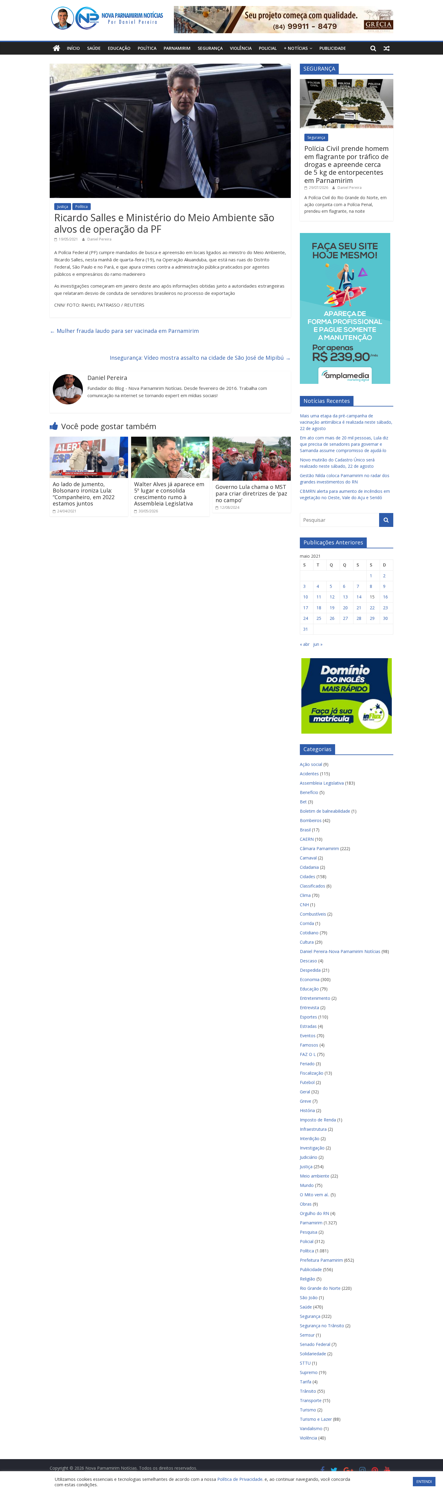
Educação (119, 48)
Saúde (94, 48)
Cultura (307, 942)
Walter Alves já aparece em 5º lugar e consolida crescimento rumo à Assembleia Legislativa (169, 493)
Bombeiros (311, 820)
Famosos (309, 1045)
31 (305, 629)
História (307, 1110)
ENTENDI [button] (424, 1481)
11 (318, 597)
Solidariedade (313, 1354)
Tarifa (305, 1382)
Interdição (309, 1138)
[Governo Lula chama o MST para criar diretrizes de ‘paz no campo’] (251, 440)
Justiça (62, 206)
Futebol (307, 1082)
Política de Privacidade (239, 1479)
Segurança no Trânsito (322, 1325)
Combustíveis (313, 914)
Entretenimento (315, 998)
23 (385, 608)
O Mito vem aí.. (314, 1194)
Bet (303, 802)
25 (318, 618)
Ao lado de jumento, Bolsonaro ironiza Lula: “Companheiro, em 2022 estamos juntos (84, 493)
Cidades (307, 876)
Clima (305, 895)
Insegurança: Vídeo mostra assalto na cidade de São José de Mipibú (200, 357)
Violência (241, 48)
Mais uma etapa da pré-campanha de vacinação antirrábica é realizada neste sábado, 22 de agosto (346, 422)
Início (73, 48)
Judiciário (308, 1157)
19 (332, 608)
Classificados (312, 886)
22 (372, 608)
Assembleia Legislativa (322, 783)
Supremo (309, 1372)
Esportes (308, 1017)
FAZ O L (308, 1054)
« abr (304, 644)
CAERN (307, 839)
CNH (304, 904)
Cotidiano (309, 933)
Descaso (308, 961)
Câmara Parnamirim (319, 848)
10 (305, 597)
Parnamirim (177, 48)
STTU (305, 1363)
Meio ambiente (314, 1176)
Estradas (308, 1026)
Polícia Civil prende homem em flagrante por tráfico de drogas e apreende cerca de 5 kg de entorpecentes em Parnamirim (346, 164)
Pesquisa (308, 1232)
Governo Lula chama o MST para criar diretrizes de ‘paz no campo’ (251, 493)
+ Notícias (296, 48)
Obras (306, 1204)
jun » (317, 644)
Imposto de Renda (318, 1120)
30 (385, 618)
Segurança (210, 48)
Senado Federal (315, 1344)
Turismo (308, 1410)
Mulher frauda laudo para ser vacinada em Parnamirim (124, 330)
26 (332, 618)
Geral (305, 1092)
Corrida (307, 923)
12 (332, 597)
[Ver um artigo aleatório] (386, 48)
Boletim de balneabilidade (325, 811)
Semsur (307, 1335)
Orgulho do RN (314, 1213)
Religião (307, 1279)
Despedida (310, 970)
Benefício (309, 792)
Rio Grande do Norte (320, 1288)
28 (359, 618)
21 (359, 608)
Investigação (312, 1148)
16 (385, 597)
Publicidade (332, 48)
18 (318, 608)
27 (345, 618)
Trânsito (308, 1391)
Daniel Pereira (99, 239)
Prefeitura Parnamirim (321, 1260)
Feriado (307, 1063)
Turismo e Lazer (316, 1419)
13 (345, 597)
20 (345, 608)
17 (305, 608)
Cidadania (309, 867)
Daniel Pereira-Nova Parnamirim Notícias (340, 951)
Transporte (311, 1400)
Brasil (305, 830)
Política (147, 48)
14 (359, 597)
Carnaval (308, 858)
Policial (268, 48)
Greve (305, 1101)
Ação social (311, 764)
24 (305, 618)
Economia (309, 979)
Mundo (307, 1185)
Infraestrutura (313, 1129)
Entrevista (309, 1007)
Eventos (308, 1035)
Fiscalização (311, 1073)
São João (309, 1297)
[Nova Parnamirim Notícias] (56, 48)
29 (372, 618)
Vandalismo (311, 1428)
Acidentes (309, 773)
